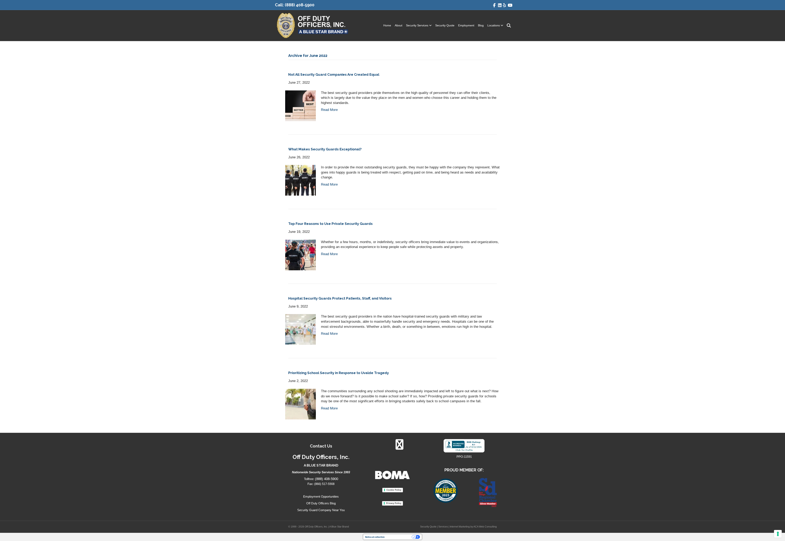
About (398, 25)
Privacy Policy (393, 503)
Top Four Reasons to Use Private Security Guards (330, 224)
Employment (466, 25)
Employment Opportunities (321, 496)
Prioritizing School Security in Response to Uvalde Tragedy (338, 373)
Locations (493, 25)
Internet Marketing (460, 526)
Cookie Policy (393, 489)
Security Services (417, 25)
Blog (481, 25)
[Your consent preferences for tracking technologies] (778, 534)
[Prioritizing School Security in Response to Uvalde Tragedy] (300, 404)
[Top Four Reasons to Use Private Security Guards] (300, 255)
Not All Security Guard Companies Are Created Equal (333, 74)
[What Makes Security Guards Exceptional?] (300, 180)
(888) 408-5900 (299, 4)
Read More (329, 110)
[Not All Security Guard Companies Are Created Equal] (300, 105)
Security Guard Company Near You (321, 510)
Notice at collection (375, 537)
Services (443, 526)
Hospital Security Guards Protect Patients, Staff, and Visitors (340, 298)
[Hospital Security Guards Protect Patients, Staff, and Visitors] (300, 329)
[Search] (507, 25)
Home (387, 25)
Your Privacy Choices (399, 537)
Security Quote (444, 25)
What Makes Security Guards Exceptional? (325, 149)
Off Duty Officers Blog (321, 503)
